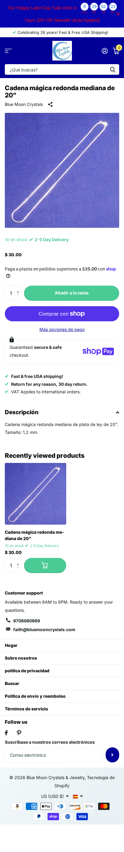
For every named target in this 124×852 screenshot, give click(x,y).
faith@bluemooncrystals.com (44, 629)
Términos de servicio (26, 708)
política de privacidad (27, 670)
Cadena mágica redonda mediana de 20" (34, 535)
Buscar (12, 683)
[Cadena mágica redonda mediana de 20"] (35, 494)
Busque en (112, 69)
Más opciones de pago (62, 329)
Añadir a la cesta (71, 292)
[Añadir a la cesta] (45, 565)
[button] (19, 288)
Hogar (11, 645)
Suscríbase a (112, 754)
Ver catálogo (8, 50)
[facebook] (6, 732)
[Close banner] (118, 14)
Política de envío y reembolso (35, 696)
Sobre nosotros (21, 657)
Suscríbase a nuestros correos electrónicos (50, 742)
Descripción (22, 412)
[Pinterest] (19, 733)
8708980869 (26, 620)
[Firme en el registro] (104, 51)
